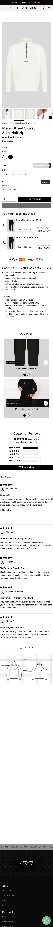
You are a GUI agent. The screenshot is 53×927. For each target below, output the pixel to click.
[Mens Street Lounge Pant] (26, 393)
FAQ (4, 916)
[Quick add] (46, 362)
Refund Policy (8, 921)
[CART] (49, 8)
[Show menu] (3, 8)
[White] (28, 375)
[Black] (24, 375)
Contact (5, 900)
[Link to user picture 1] (6, 515)
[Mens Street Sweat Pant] (26, 352)
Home (4, 123)
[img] (6, 485)
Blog (4, 905)
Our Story (6, 890)
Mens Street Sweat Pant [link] (28, 237)
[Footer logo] (5, 879)
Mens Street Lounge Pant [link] (28, 220)
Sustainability (8, 895)
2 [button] (25, 647)
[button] (8, 137)
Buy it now (26, 205)
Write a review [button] (26, 467)
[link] (11, 225)
